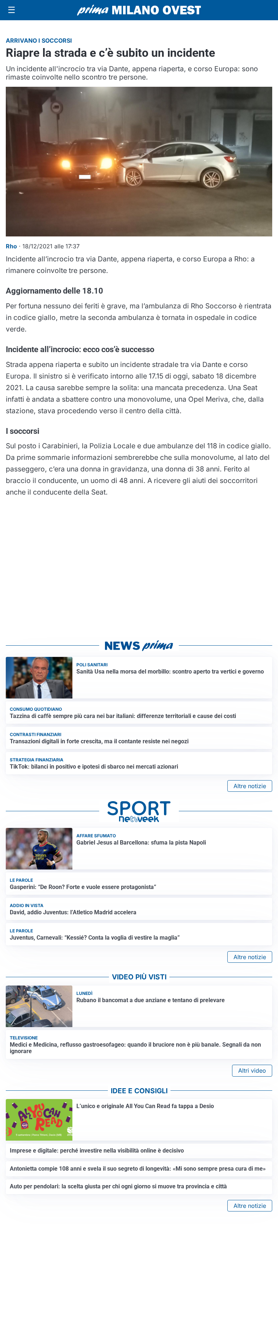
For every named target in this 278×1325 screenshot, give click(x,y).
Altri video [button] (252, 1070)
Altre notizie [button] (249, 786)
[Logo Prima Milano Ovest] (139, 10)
